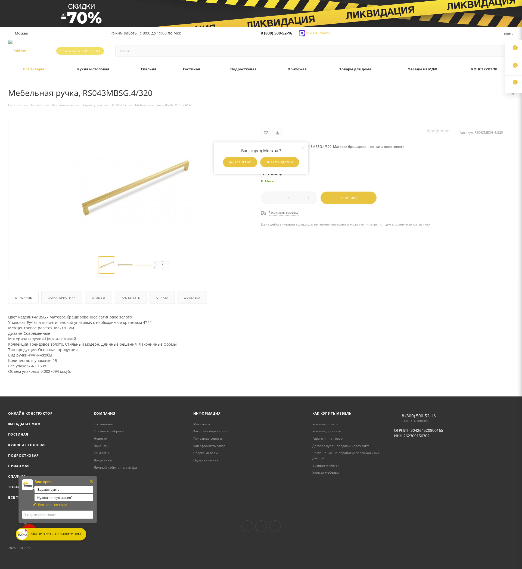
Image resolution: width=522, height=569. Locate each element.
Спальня (17, 476)
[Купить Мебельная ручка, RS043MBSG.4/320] (135, 188)
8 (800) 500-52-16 (276, 33)
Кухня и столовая (27, 445)
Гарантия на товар (327, 438)
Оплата (162, 297)
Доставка (192, 297)
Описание (23, 297)
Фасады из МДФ (24, 424)
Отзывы (98, 297)
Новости (100, 438)
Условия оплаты (325, 424)
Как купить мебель (332, 413)
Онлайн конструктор (30, 413)
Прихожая (18, 466)
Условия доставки (326, 431)
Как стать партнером (210, 431)
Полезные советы (207, 438)
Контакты (101, 453)
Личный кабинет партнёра (115, 467)
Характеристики (62, 297)
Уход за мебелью (326, 472)
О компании (103, 424)
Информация (207, 413)
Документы (103, 460)
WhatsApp (275, 526)
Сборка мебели (205, 453)
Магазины (201, 424)
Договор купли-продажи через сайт (340, 445)
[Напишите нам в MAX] (302, 32)
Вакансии (102, 445)
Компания (104, 413)
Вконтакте (247, 526)
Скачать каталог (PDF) (80, 51)
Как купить (131, 297)
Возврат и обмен (326, 465)
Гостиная (18, 434)
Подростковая (23, 455)
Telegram (261, 526)
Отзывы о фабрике (109, 431)
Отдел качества (205, 460)
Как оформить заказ (209, 445)
